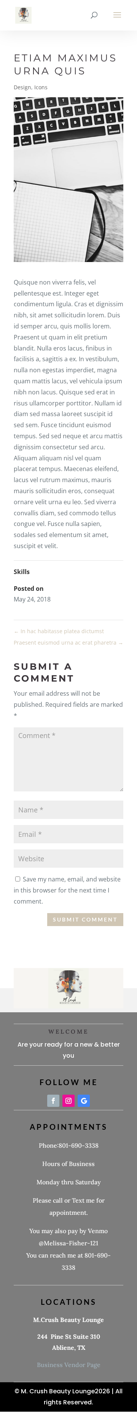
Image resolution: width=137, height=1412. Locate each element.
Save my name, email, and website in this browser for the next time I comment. (67, 890)
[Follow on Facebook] (53, 1101)
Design (22, 87)
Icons (41, 87)
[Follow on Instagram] (68, 1101)
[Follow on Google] (84, 1101)
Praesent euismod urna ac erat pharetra (68, 642)
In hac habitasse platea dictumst (59, 631)
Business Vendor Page (68, 1365)
